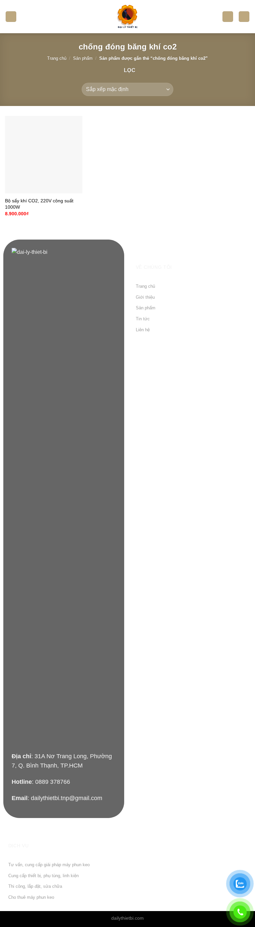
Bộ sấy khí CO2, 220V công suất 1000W (39, 204)
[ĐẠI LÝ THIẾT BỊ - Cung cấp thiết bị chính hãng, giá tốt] (127, 16)
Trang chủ (56, 58)
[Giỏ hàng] (244, 16)
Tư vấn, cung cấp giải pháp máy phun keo (49, 864)
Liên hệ (143, 329)
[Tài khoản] (227, 16)
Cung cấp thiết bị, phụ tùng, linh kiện (43, 875)
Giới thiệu (145, 297)
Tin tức (143, 318)
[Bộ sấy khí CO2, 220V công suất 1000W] (43, 154)
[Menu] (11, 16)
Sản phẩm (83, 58)
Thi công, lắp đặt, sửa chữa (35, 886)
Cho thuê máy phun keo (31, 897)
